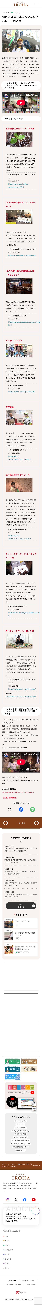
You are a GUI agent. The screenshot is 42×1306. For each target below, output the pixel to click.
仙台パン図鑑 (20, 1134)
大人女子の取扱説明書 (20, 1140)
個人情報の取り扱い (13, 1285)
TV (21, 12)
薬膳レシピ (20, 1150)
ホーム (4, 1164)
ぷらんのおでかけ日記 (20, 1131)
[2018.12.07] (8, 949)
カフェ (7, 1241)
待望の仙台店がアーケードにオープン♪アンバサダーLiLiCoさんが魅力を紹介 (20, 849)
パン (6, 1236)
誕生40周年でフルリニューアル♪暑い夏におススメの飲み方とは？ (20, 884)
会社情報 (11, 1281)
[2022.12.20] (8, 935)
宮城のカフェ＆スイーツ (20, 1144)
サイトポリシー (27, 1281)
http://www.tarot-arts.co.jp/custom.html (21, 696)
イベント (20, 1124)
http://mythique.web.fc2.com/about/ (22, 255)
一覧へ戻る (21, 823)
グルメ (14, 12)
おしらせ (8, 1268)
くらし (7, 1263)
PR (16, 1121)
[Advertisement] (21, 977)
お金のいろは (20, 1128)
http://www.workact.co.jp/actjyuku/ (22, 689)
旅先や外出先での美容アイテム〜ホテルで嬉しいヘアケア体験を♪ (20, 861)
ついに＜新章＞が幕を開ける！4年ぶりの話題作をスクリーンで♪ (20, 895)
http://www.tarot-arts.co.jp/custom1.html (18, 792)
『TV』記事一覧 (21, 906)
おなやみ (8, 1259)
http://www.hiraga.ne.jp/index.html (21, 392)
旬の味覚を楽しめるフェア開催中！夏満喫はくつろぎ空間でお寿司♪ (20, 872)
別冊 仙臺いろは (20, 1137)
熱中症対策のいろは (20, 1147)
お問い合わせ (31, 1285)
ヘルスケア (9, 1250)
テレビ (7, 1254)
